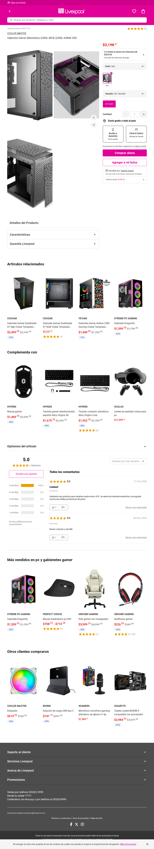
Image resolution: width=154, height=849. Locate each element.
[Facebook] (71, 824)
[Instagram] (82, 824)
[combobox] (128, 461)
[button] (135, 28)
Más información (128, 844)
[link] (23, 305)
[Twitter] (76, 824)
